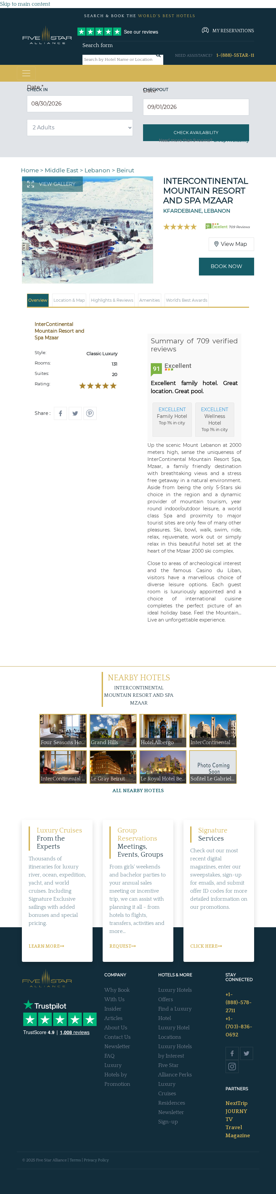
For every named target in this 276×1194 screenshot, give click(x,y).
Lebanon (97, 170)
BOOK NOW (226, 266)
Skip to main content (25, 4)
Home (30, 170)
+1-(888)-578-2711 (238, 1002)
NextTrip (237, 1103)
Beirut (125, 170)
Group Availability (231, 140)
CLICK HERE (203, 946)
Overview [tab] (37, 300)
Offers (165, 999)
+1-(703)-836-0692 (239, 1027)
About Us (115, 1028)
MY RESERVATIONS (233, 31)
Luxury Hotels (175, 990)
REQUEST (120, 946)
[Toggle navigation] (26, 73)
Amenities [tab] (149, 300)
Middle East (61, 170)
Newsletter (117, 1046)
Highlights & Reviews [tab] (112, 300)
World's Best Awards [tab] (186, 300)
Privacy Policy (96, 1160)
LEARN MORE (44, 946)
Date (35, 87)
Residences (171, 1103)
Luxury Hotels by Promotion (117, 1074)
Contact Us (117, 1037)
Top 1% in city (172, 416)
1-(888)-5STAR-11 (235, 55)
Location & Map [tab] (69, 300)
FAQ (109, 1056)
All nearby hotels (138, 791)
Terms (75, 1160)
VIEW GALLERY (57, 184)
